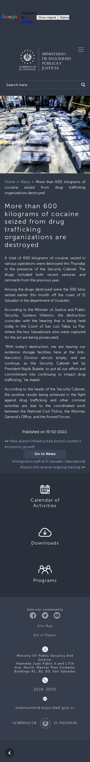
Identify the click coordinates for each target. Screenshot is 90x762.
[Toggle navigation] (81, 49)
